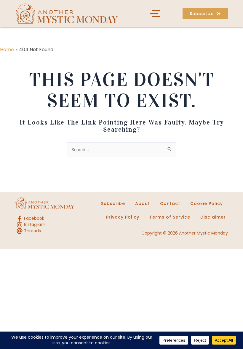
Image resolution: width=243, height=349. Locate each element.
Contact (170, 203)
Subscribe (113, 203)
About (142, 203)
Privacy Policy (122, 217)
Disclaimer (213, 217)
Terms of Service (169, 217)
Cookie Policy (206, 203)
